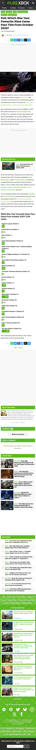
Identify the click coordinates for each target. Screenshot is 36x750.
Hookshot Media (12, 720)
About (9, 597)
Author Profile (15, 422)
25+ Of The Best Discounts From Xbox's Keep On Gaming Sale (18, 584)
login (24, 446)
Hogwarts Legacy (6, 187)
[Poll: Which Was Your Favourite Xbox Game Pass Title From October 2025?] (18, 82)
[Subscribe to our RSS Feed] (4, 709)
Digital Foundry (6, 731)
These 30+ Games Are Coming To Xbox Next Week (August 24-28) (18, 579)
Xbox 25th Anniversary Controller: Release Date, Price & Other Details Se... (17, 547)
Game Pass (24, 97)
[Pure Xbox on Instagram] (32, 709)
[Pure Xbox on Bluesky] (25, 709)
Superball (32, 194)
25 (22, 348)
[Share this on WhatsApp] (11, 40)
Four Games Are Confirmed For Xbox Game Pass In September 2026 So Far (18, 541)
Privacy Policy (12, 600)
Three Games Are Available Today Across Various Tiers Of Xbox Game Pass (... (18, 563)
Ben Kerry (9, 35)
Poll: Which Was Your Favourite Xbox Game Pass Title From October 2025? (17, 23)
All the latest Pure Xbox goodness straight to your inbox (18, 742)
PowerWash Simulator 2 (20, 187)
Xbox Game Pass (22, 12)
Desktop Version (27, 603)
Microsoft (4, 14)
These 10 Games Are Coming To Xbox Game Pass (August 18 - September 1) (18, 557)
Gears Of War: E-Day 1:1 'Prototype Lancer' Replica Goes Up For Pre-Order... (18, 552)
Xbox (3, 12)
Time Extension (30, 728)
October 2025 (12, 14)
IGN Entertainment (27, 720)
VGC (7, 734)
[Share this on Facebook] (18, 40)
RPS (29, 734)
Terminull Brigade (22, 111)
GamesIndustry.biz (16, 734)
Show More (17, 699)
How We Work (21, 597)
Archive (6, 603)
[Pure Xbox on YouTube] (11, 709)
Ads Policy (31, 600)
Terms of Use (22, 600)
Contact (4, 600)
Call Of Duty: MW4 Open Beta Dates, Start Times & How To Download (18, 590)
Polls (14, 12)
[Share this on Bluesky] (15, 40)
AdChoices (20, 722)
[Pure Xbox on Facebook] (21, 714)
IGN (25, 731)
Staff (13, 597)
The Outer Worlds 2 (19, 180)
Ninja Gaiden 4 (5, 180)
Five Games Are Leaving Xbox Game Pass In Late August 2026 (18, 568)
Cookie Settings (15, 603)
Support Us (31, 597)
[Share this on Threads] (25, 40)
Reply (23, 422)
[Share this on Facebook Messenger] (29, 40)
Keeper (30, 177)
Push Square (20, 728)
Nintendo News (17, 731)
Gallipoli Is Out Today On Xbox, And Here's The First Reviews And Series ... (18, 573)
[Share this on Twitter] (22, 40)
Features (9, 12)
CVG (24, 734)
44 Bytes (12, 722)
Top (4, 597)
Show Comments (18, 434)
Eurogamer (31, 731)
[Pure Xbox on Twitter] (18, 709)
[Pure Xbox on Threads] (14, 714)
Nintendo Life (10, 728)
